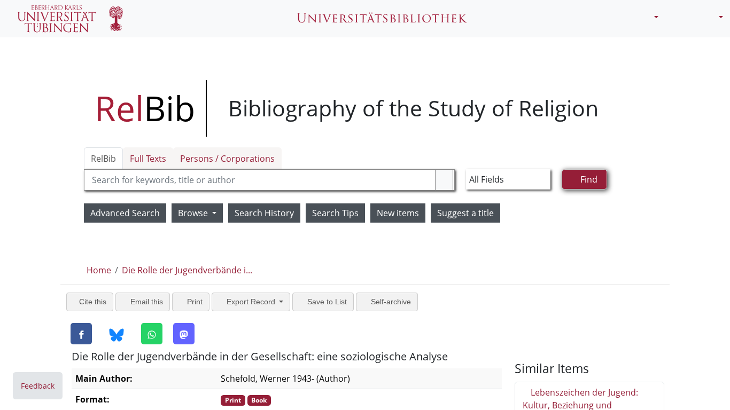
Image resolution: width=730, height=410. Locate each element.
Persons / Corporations (227, 158)
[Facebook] (81, 333)
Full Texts (148, 158)
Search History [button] (264, 213)
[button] (652, 17)
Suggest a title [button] (465, 213)
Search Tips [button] (335, 213)
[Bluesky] (116, 334)
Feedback (38, 386)
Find (587, 179)
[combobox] (269, 180)
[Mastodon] (184, 333)
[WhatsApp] (151, 333)
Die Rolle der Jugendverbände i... (187, 270)
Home (99, 270)
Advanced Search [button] (125, 213)
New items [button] (398, 213)
